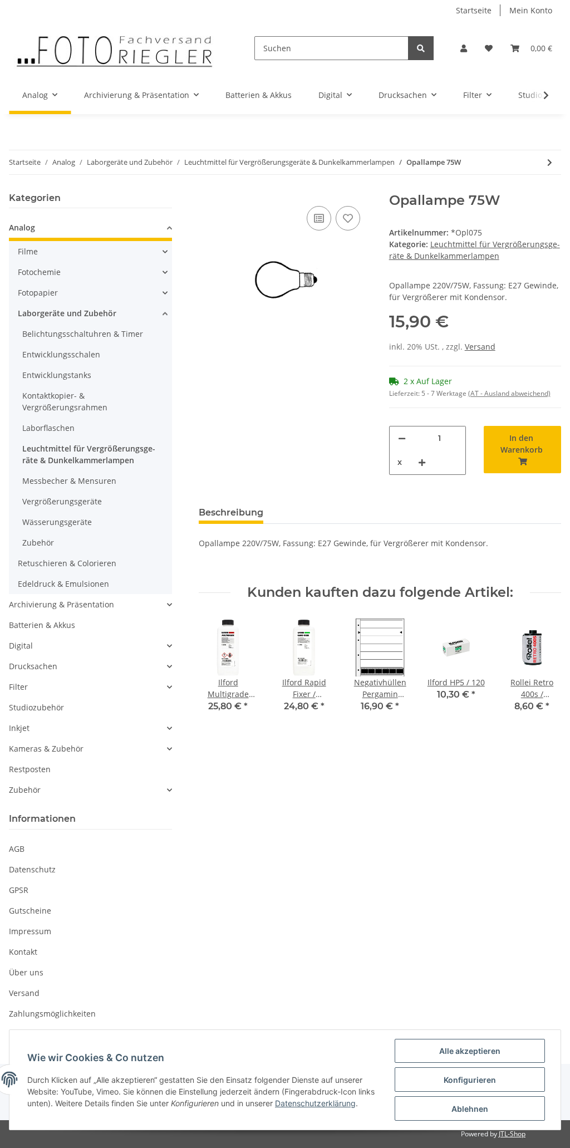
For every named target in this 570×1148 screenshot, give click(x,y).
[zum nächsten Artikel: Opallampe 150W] (549, 162)
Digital (21, 645)
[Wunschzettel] (489, 48)
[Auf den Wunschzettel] (348, 218)
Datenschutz (32, 869)
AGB (16, 848)
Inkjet (19, 728)
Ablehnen (469, 1108)
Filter (18, 686)
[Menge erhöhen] (422, 462)
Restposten (30, 769)
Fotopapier (38, 292)
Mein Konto (530, 10)
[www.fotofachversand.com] (114, 48)
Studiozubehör (36, 707)
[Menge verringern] (402, 438)
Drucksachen (33, 666)
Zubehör (38, 542)
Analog (22, 227)
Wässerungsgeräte (57, 522)
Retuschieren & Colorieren (67, 563)
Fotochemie (39, 272)
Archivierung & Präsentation (61, 604)
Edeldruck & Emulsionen (63, 583)
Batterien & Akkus (42, 625)
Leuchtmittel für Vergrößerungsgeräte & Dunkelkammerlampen (88, 454)
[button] (463, 48)
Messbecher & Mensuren (69, 480)
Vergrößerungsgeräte (62, 501)
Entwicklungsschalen (61, 354)
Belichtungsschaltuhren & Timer (82, 333)
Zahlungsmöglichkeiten (52, 1013)
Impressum (30, 931)
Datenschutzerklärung (315, 1103)
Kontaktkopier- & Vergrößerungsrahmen (64, 401)
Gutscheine (30, 910)
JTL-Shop (512, 1134)
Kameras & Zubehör (46, 748)
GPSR (18, 890)
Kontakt (23, 951)
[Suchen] (421, 48)
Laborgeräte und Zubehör (67, 313)
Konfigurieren (470, 1080)
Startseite (474, 10)
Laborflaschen (48, 428)
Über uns (26, 972)
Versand (480, 346)
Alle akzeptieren (469, 1051)
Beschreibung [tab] (231, 512)
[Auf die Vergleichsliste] (319, 218)
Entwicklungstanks (56, 375)
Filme (28, 251)
